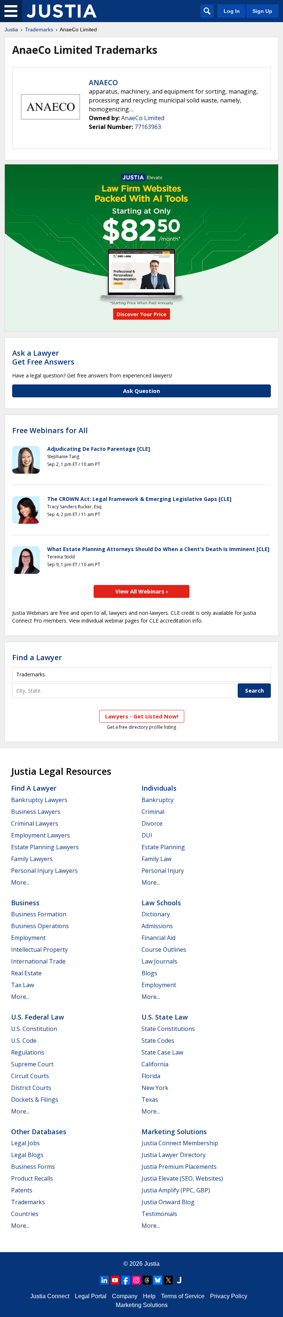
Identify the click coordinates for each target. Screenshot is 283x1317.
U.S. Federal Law (37, 1017)
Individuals (159, 788)
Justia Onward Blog (168, 1202)
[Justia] (62, 11)
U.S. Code (23, 1040)
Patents (21, 1190)
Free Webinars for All (50, 430)
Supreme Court (32, 1064)
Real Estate (26, 973)
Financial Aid (158, 938)
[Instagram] (136, 1280)
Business (25, 902)
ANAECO (103, 82)
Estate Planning (163, 847)
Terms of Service (183, 1296)
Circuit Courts (30, 1076)
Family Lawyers (32, 859)
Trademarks (39, 29)
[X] (168, 1280)
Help (149, 1296)
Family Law (156, 859)
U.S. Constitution (34, 1029)
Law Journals (159, 961)
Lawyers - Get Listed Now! (141, 716)
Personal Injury (163, 871)
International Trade (38, 961)
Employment (28, 938)
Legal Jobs (25, 1143)
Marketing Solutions (174, 1131)
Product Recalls (32, 1178)
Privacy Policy (228, 1296)
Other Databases (38, 1131)
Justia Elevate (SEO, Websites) (182, 1178)
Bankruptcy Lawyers (39, 800)
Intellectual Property (39, 949)
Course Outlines (164, 949)
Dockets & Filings (34, 1099)
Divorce (152, 823)
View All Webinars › (141, 591)
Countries (24, 1214)
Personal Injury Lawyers (44, 871)
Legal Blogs (27, 1155)
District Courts (31, 1088)
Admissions (157, 926)
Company (124, 1296)
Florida (151, 1076)
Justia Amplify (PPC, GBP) (176, 1190)
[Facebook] (125, 1280)
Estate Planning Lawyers (45, 847)
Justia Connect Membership (180, 1143)
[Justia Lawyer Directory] (179, 1280)
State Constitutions (168, 1029)
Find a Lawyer (37, 657)
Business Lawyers (35, 812)
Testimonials (159, 1214)
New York (155, 1088)
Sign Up (262, 11)
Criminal (153, 812)
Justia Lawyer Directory (174, 1155)
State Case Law (162, 1052)
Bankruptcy (158, 800)
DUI (147, 835)
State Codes (158, 1040)
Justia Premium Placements (179, 1167)
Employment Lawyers (40, 835)
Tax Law (22, 985)
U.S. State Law (165, 1017)
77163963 (147, 127)
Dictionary (156, 914)
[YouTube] (115, 1280)
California (155, 1064)
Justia (11, 29)
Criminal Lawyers (34, 823)
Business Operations (40, 926)
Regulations (27, 1052)
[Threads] (147, 1280)
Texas (150, 1099)
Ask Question (141, 390)
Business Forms (33, 1167)
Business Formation (38, 914)
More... (20, 882)
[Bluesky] (157, 1280)
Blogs (149, 973)
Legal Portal (90, 1296)
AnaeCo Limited (142, 118)
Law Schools (161, 902)
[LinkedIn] (104, 1280)
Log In (232, 11)
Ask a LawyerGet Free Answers (43, 357)
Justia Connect (49, 1296)
